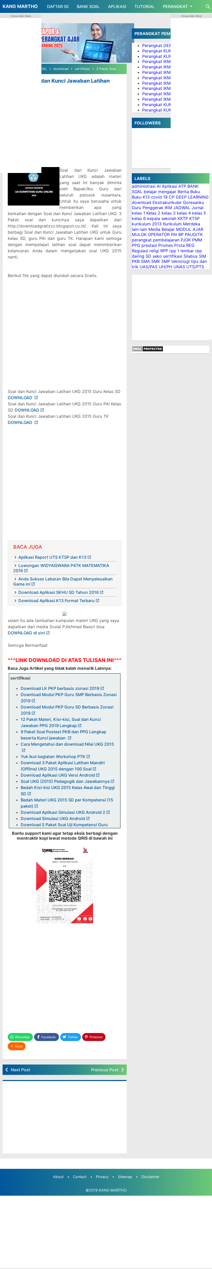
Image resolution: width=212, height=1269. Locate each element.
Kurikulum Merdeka (181, 223)
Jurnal (197, 207)
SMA (145, 261)
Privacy (102, 1177)
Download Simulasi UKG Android (53, 818)
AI (159, 186)
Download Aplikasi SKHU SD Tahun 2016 (58, 592)
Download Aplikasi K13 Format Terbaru (56, 600)
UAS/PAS (148, 266)
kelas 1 (138, 213)
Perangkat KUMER (160, 50)
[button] (17, 1046)
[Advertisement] (64, 129)
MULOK (139, 234)
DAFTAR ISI (58, 6)
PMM (197, 239)
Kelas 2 (153, 213)
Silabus (191, 256)
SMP (165, 261)
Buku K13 (141, 197)
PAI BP (177, 234)
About (58, 1177)
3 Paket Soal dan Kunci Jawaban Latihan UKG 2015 (59, 84)
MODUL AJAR (189, 229)
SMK (155, 261)
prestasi (149, 245)
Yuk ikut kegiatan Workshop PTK (53, 756)
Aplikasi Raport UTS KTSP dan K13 (52, 557)
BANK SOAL (88, 6)
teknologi (180, 261)
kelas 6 (139, 218)
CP (172, 197)
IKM (168, 207)
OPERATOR (159, 234)
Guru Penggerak (147, 207)
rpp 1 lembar (181, 250)
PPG (136, 245)
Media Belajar (161, 229)
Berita (183, 191)
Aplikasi (169, 186)
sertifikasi (172, 256)
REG (190, 245)
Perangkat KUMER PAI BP (167, 104)
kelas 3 (169, 213)
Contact (80, 1177)
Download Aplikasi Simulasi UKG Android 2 (63, 812)
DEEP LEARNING (192, 197)
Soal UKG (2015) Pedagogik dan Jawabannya (65, 781)
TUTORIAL (144, 6)
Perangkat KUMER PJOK (165, 110)
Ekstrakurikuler (167, 202)
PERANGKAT (175, 6)
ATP (182, 186)
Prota (179, 245)
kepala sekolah (161, 218)
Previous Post (104, 1069)
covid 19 (159, 197)
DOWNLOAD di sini (26, 632)
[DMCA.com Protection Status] (147, 350)
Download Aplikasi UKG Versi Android (58, 775)
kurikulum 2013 (147, 223)
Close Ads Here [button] (20, 16)
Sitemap (125, 1177)
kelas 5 (199, 213)
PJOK (186, 239)
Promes (165, 245)
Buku (195, 191)
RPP (164, 250)
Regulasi (140, 250)
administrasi (143, 186)
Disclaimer (150, 1177)
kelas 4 (184, 213)
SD (148, 256)
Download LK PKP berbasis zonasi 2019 (60, 688)
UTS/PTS (195, 266)
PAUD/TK (194, 234)
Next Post (20, 1069)
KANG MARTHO (20, 6)
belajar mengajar (160, 191)
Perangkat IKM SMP (161, 93)
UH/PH (165, 266)
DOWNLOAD (20, 397)
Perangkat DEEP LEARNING (169, 45)
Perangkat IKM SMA (161, 99)
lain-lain (139, 229)
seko (157, 256)
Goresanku (193, 202)
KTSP (194, 218)
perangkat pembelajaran (155, 239)
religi (154, 250)
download (141, 202)
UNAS (179, 266)
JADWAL (181, 207)
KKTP (183, 218)
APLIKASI (117, 6)
